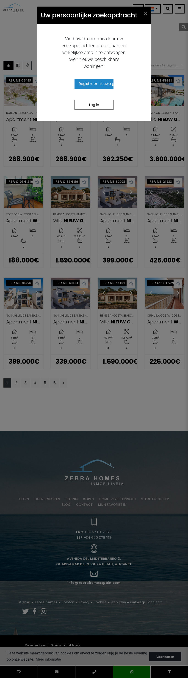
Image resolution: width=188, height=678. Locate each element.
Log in (94, 104)
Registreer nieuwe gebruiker (96, 83)
